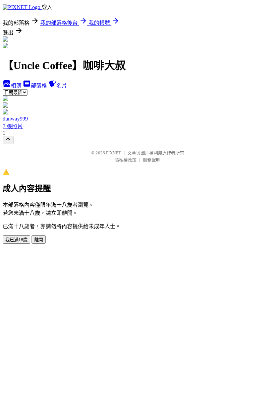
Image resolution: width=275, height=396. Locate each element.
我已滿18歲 (16, 239)
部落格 (39, 86)
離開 (38, 239)
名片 (61, 86)
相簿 (17, 86)
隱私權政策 (125, 159)
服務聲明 (151, 159)
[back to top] (8, 140)
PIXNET (113, 152)
